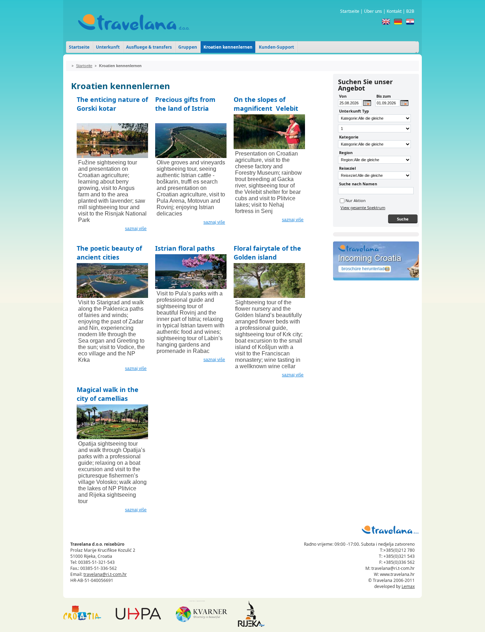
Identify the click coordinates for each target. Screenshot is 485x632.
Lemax (408, 586)
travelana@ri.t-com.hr (105, 574)
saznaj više (136, 228)
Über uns (373, 11)
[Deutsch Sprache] (398, 21)
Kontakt (394, 11)
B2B (410, 11)
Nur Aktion (355, 200)
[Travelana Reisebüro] (133, 35)
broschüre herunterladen (365, 268)
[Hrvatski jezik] (410, 21)
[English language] (386, 21)
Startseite (349, 11)
